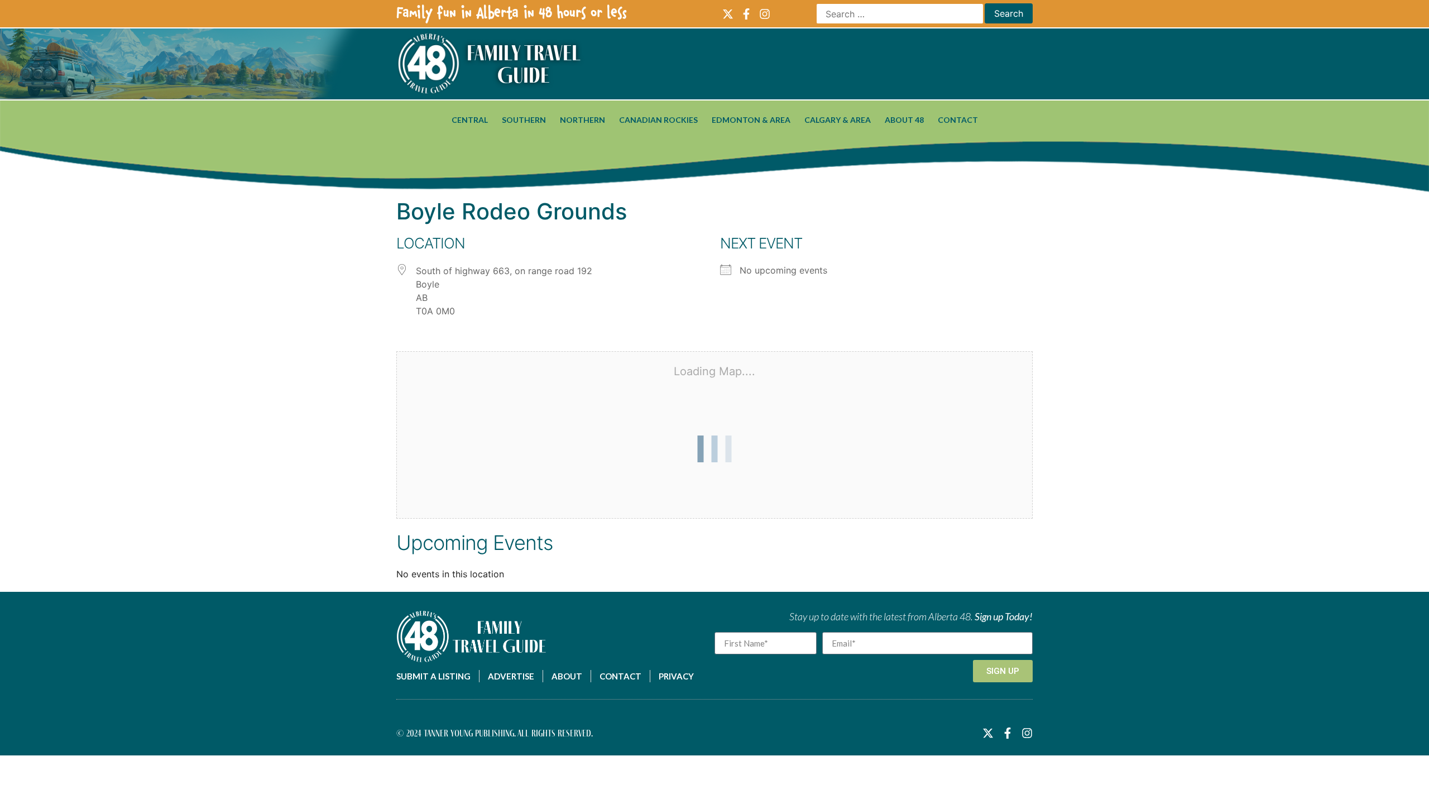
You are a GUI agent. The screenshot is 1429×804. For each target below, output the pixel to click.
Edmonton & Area (751, 120)
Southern (524, 120)
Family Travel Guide (524, 64)
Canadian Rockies (658, 120)
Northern (582, 120)
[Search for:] (900, 13)
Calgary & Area (837, 120)
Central (470, 120)
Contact (958, 120)
